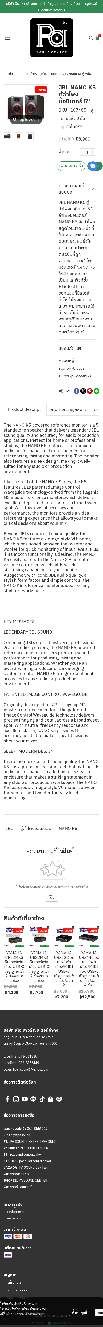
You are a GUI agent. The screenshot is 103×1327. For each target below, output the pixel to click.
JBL (79, 348)
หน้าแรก (12, 74)
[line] (33, 1099)
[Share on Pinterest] (90, 391)
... (24, 74)
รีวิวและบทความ (19, 1290)
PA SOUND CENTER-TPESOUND (33, 1141)
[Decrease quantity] (80, 152)
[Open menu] (7, 38)
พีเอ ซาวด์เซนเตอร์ (17, 1174)
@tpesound (21, 1135)
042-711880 (27, 1056)
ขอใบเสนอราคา (16, 1218)
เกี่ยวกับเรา (15, 1282)
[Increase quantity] (94, 152)
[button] (91, 38)
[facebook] (7, 1099)
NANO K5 (68, 828)
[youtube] (25, 1099)
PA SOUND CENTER (34, 1148)
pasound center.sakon (26, 1154)
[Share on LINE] (96, 391)
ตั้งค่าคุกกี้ (79, 1312)
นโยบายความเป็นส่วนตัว (23, 1313)
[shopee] (50, 1099)
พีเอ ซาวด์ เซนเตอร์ (17, 1187)
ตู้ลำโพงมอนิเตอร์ (35, 828)
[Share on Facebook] (76, 391)
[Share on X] (83, 391)
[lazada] (59, 1099)
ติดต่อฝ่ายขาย (16, 1212)
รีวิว (51, 897)
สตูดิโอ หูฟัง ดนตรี (72, 368)
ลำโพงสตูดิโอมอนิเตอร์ (43, 74)
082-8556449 (28, 1063)
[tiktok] (42, 1099)
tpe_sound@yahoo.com (30, 1069)
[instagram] (16, 1099)
